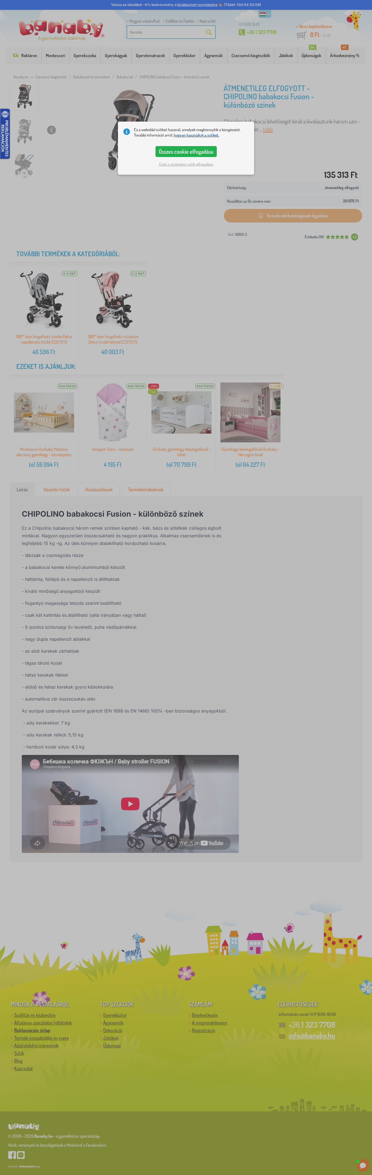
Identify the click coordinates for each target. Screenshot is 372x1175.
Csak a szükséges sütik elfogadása (186, 164)
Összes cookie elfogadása (186, 151)
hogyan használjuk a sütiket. (196, 135)
